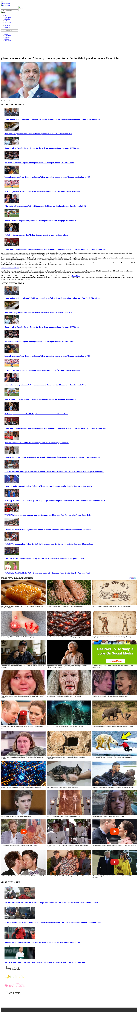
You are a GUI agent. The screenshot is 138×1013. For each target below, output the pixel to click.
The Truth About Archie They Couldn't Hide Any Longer (19, 845)
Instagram (7, 27)
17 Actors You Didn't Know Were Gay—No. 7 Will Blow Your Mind (22, 876)
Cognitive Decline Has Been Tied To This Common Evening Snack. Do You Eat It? (23, 607)
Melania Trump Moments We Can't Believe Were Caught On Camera (112, 876)
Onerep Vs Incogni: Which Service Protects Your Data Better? (21, 787)
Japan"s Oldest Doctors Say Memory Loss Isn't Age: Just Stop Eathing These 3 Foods (67, 666)
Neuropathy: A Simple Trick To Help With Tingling (17, 637)
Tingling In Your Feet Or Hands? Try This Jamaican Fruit (65, 606)
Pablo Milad (76, 276)
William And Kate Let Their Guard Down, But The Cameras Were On (22, 727)
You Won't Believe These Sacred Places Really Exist (64, 816)
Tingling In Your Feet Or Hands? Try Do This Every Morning (111, 637)
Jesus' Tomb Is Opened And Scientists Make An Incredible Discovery (66, 758)
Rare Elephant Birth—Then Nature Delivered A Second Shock (112, 726)
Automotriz (8, 17)
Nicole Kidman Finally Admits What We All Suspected (109, 696)
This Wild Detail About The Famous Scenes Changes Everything (113, 787)
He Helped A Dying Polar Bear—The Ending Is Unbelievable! (112, 757)
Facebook (7, 25)
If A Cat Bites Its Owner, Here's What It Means (62, 787)
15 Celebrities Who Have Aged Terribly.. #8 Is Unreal (64, 696)
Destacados (8, 22)
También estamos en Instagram (10, 268)
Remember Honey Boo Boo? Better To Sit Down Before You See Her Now (22, 758)
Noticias (7, 20)
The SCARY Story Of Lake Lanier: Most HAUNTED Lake (65, 726)
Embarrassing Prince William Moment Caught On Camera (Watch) (114, 845)
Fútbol (6, 15)
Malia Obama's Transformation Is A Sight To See (108, 816)
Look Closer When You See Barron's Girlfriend (16, 816)
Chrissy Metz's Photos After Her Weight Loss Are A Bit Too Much (68, 876)
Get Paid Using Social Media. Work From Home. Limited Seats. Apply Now (113, 666)
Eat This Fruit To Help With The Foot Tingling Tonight (64, 637)
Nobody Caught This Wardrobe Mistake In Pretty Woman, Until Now (67, 846)
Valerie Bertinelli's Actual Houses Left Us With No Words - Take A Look (22, 697)
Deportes (7, 19)
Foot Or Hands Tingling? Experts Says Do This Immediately (111, 606)
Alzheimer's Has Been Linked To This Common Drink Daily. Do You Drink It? (23, 666)
